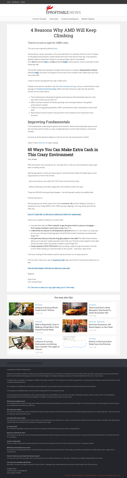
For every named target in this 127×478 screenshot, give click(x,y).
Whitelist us (80, 475)
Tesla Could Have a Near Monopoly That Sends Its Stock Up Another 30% (100, 310)
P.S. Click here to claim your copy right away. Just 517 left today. (51, 287)
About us (67, 475)
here (55, 48)
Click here (42, 143)
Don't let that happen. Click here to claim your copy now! (49, 268)
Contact (22, 2)
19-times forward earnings (46, 89)
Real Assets (101, 322)
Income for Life (58, 260)
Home (9, 2)
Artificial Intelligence (70, 19)
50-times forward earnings (66, 86)
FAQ (119, 475)
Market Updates (88, 19)
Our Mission (15, 2)
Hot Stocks (38, 305)
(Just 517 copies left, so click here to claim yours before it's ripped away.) (54, 214)
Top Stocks (54, 19)
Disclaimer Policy (112, 475)
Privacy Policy (102, 475)
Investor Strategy (40, 19)
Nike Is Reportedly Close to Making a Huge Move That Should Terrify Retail (47, 327)
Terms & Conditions (91, 475)
